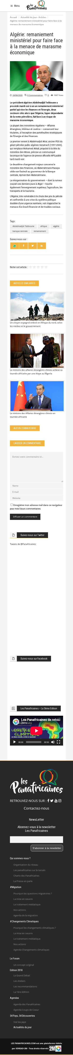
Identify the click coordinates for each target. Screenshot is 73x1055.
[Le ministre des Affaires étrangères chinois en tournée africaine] (36, 396)
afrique (43, 226)
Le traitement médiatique (26, 904)
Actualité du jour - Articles (33, 17)
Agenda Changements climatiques (31, 949)
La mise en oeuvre (23, 899)
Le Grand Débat (21, 975)
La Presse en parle (22, 881)
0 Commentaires (35, 95)
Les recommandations (25, 986)
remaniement (40, 231)
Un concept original (23, 964)
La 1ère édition (21, 992)
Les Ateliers (19, 981)
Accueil (13, 17)
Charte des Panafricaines (26, 875)
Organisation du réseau (25, 864)
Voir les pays (19, 1022)
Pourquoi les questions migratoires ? (32, 893)
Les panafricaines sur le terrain (29, 870)
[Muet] (53, 742)
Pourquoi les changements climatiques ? (34, 927)
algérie (56, 226)
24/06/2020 (18, 95)
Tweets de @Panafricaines (23, 544)
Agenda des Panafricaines (26, 1004)
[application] (36, 731)
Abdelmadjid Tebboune (23, 226)
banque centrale (20, 231)
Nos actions (19, 910)
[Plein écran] (58, 742)
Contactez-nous (36, 808)
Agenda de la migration (25, 915)
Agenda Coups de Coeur (26, 1009)
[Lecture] (14, 742)
